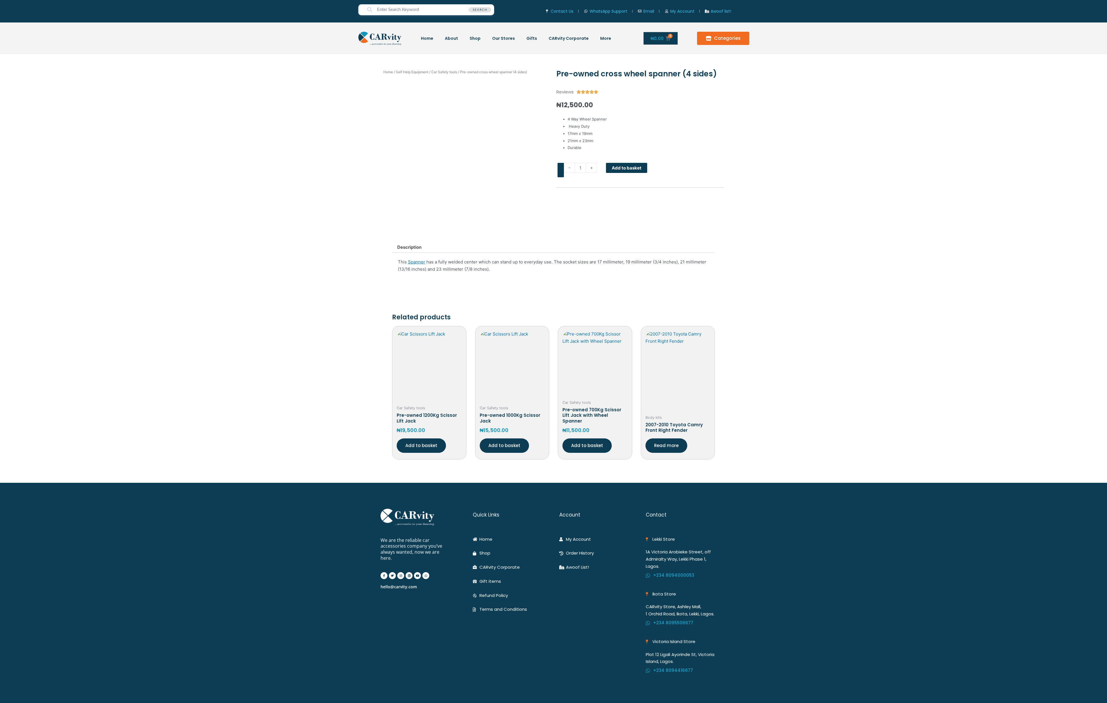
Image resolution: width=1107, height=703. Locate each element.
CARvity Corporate (569, 38)
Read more (666, 445)
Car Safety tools (444, 72)
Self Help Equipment (412, 72)
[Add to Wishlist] (561, 170)
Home (427, 38)
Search (480, 9)
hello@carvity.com (399, 586)
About (451, 38)
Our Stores (503, 38)
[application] (613, 38)
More (605, 38)
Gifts (531, 38)
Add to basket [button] (421, 445)
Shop (475, 38)
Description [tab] (409, 247)
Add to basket (626, 168)
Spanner (416, 262)
